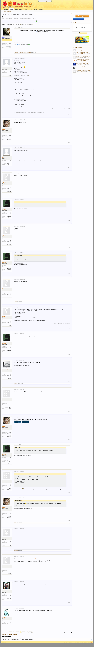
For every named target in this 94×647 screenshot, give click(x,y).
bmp (3, 68)
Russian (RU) (4, 642)
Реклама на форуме (82, 43)
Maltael (3, 129)
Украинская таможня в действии (83, 70)
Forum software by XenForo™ (11, 643)
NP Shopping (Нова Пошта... (82, 66)
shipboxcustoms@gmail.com (34, 558)
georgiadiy (16, 52)
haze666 (4, 565)
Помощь (41, 9)
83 (27, 24)
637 (10, 71)
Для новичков (33, 9)
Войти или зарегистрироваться (45, 1)
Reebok (81, 53)
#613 (69, 439)
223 (10, 212)
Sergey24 (4, 399)
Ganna (3, 538)
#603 (69, 167)
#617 (69, 548)
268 (10, 484)
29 (16, 24)
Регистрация (82, 16)
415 (10, 594)
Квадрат (4, 209)
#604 (69, 194)
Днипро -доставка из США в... (82, 52)
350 (10, 292)
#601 (69, 114)
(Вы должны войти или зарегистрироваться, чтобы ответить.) (59, 632)
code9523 (82, 67)
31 (20, 24)
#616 (69, 520)
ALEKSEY (25, 52)
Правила (26, 9)
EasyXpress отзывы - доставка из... (83, 59)
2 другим (29, 52)
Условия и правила (68, 642)
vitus (81, 57)
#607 (69, 273)
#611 (69, 381)
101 (10, 541)
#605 (69, 220)
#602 (69, 142)
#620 (69, 627)
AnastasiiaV (4, 369)
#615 (69, 492)
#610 (69, 354)
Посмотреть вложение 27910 (35, 452)
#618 (69, 576)
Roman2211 (82, 71)
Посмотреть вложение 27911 (21, 452)
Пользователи (18, 9)
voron (15, 301)
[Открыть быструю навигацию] (70, 14)
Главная (6, 9)
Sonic (81, 64)
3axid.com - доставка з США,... (82, 63)
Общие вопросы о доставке (13, 18)
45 (10, 402)
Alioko (29, 18)
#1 (69, 50)
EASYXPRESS (83, 60)
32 (22, 24)
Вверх (89, 642)
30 (18, 24)
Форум (11, 9)
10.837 (10, 42)
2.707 (10, 134)
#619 (69, 602)
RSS (91, 642)
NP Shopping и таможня (81, 49)
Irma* (3, 316)
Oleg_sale (82, 50)
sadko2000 (21, 52)
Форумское (76, 32)
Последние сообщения (6, 11)
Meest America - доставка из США (83, 56)
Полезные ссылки (83, 32)
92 (10, 319)
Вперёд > (30, 24)
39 (10, 569)
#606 (69, 247)
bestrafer (4, 288)
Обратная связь (76, 642)
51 (10, 620)
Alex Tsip (4, 182)
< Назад (10, 24)
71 (10, 185)
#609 (69, 328)
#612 (69, 411)
